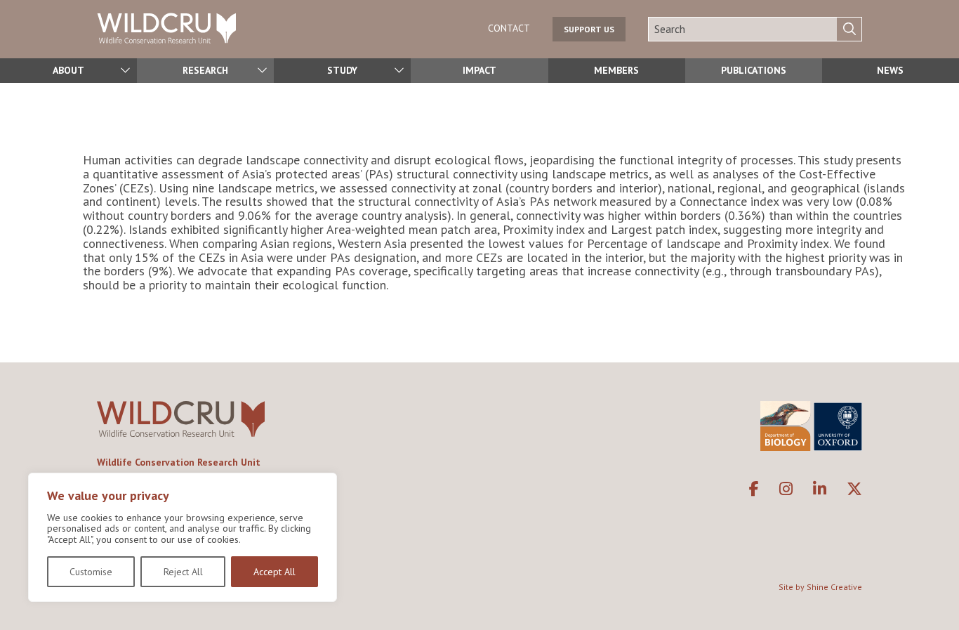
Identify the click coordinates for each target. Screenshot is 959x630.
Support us (589, 29)
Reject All (183, 571)
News (890, 70)
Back (942, 597)
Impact (479, 70)
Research (205, 70)
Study (342, 70)
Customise (91, 571)
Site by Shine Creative (820, 587)
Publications (753, 70)
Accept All (274, 571)
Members (616, 70)
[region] (182, 537)
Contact (509, 28)
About (68, 70)
